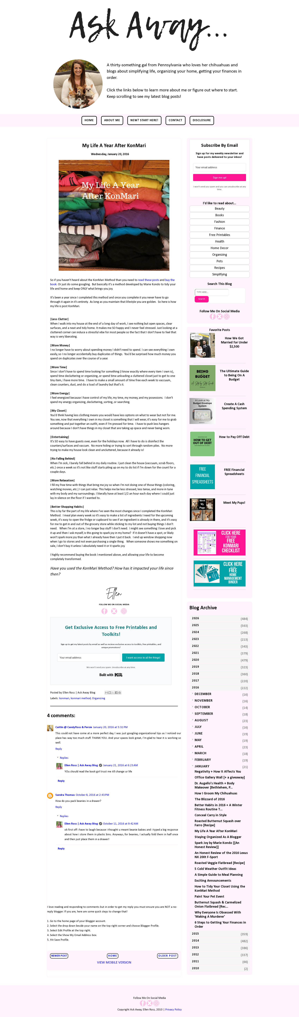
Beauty (219, 208)
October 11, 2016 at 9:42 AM (120, 823)
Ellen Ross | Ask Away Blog (81, 765)
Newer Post (59, 956)
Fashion (219, 222)
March (200, 753)
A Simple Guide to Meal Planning (219, 875)
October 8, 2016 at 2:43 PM (92, 795)
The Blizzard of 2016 (210, 799)
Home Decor (220, 248)
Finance (219, 228)
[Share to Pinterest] (119, 692)
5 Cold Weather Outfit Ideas (215, 869)
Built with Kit (111, 675)
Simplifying (219, 274)
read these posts (148, 280)
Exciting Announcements (213, 880)
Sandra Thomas (65, 795)
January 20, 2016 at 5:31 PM (110, 727)
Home (89, 120)
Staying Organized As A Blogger (218, 837)
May (198, 740)
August (201, 720)
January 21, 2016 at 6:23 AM (120, 765)
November (204, 700)
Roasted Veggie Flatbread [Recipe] (220, 863)
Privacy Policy (173, 1009)
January (202, 766)
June (199, 733)
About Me (112, 120)
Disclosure (202, 120)
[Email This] (106, 692)
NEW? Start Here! (144, 120)
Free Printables (219, 235)
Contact (175, 120)
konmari (64, 698)
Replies (64, 757)
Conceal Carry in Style (210, 815)
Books (219, 215)
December (203, 694)
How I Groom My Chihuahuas (216, 793)
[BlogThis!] (109, 692)
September (204, 714)
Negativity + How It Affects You (218, 771)
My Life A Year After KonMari (216, 831)
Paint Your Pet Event (209, 896)
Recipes (219, 268)
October (202, 707)
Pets (219, 261)
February (203, 760)
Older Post (167, 956)
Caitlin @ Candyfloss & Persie (73, 727)
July (198, 727)
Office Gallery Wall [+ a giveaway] (220, 777)
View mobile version (114, 962)
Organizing (98, 698)
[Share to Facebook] (116, 692)
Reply (58, 748)
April (199, 747)
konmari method (81, 698)
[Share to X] (113, 692)
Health (219, 241)
